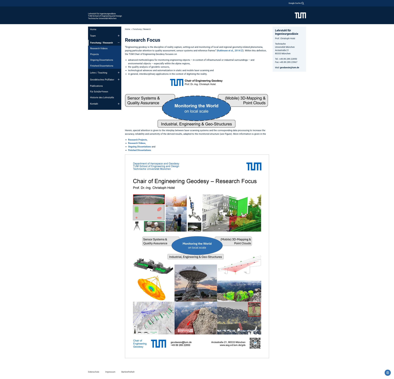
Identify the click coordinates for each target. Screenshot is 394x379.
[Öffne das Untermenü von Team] (119, 36)
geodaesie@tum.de (289, 67)
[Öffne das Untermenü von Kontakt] (119, 104)
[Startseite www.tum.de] (300, 15)
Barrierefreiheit (127, 372)
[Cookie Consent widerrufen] (388, 373)
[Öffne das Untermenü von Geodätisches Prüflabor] (119, 79)
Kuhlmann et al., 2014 (228, 50)
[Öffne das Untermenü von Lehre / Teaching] (119, 72)
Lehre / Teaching (98, 72)
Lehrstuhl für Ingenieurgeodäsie (102, 13)
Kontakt (94, 103)
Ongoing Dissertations (101, 60)
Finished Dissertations (101, 65)
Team (93, 35)
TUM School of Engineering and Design (105, 16)
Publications (96, 86)
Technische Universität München (102, 18)
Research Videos (99, 48)
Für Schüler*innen (99, 91)
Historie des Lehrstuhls (102, 97)
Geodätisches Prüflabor (102, 79)
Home (93, 29)
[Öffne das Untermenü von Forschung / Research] (119, 42)
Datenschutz (93, 372)
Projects (94, 54)
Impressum (110, 372)
